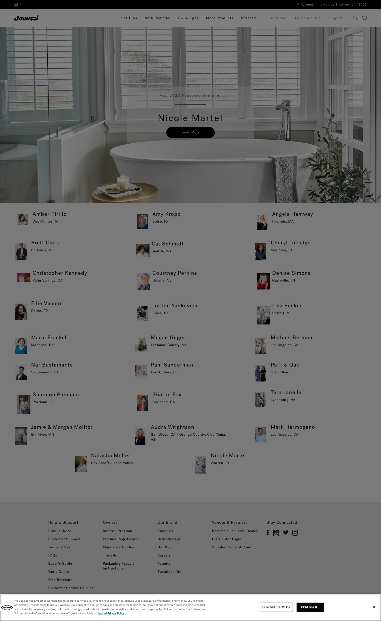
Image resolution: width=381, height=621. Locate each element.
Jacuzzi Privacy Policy (111, 613)
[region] (190, 607)
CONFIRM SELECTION (276, 607)
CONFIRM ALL (310, 607)
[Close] (374, 607)
